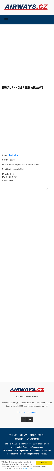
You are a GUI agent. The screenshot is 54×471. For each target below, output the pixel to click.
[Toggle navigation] (6, 19)
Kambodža (13, 155)
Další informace (27, 468)
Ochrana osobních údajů (27, 412)
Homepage (12, 435)
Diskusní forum (36, 435)
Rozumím (44, 463)
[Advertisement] (27, 53)
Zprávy (23, 435)
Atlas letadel (33, 439)
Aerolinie (19, 439)
